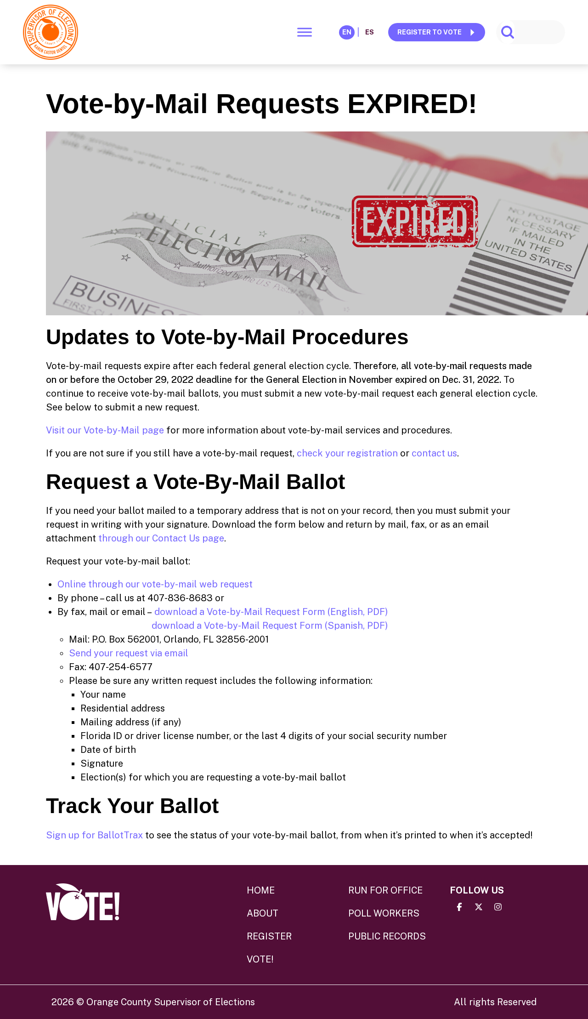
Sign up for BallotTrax (94, 835)
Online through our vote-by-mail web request (155, 584)
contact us (434, 453)
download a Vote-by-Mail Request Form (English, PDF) (271, 611)
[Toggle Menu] (304, 32)
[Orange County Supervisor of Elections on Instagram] (498, 907)
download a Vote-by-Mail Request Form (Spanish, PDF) (270, 625)
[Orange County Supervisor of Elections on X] (478, 907)
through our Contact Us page (161, 538)
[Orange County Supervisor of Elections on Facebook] (459, 907)
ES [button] (369, 32)
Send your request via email (128, 653)
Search (507, 32)
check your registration (347, 453)
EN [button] (346, 32)
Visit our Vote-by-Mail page (105, 430)
